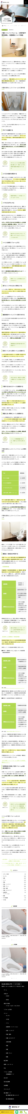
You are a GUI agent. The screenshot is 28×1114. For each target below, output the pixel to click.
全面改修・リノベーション (12, 1027)
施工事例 (6, 1060)
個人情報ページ (7, 1093)
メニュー (6, 1013)
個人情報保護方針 (10, 1099)
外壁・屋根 (8, 1034)
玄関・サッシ (9, 1053)
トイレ (7, 1023)
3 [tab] (16, 940)
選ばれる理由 (7, 1003)
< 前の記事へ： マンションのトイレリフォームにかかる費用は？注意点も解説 (14, 860)
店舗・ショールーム (8, 1064)
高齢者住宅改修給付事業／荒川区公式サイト (14, 731)
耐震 (7, 1057)
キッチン (8, 1015)
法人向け (6, 1078)
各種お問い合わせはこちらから (7, 1112)
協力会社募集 (7, 1081)
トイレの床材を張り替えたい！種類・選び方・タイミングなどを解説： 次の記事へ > (14, 864)
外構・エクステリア (10, 1038)
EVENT (7, 996)
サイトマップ (7, 1089)
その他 (7, 1019)
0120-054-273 (7, 984)
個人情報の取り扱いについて (12, 1095)
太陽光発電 (8, 1042)
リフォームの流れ (8, 1009)
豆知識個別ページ (10, 1074)
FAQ (5, 1068)
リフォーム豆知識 (8, 1072)
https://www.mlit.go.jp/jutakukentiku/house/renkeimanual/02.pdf (13, 688)
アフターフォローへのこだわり (13, 1005)
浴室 (7, 1049)
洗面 (7, 1045)
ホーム (5, 990)
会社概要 (6, 1085)
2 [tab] (14, 940)
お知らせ (6, 993)
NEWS (7, 999)
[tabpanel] (14, 924)
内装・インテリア (10, 1030)
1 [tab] (12, 940)
